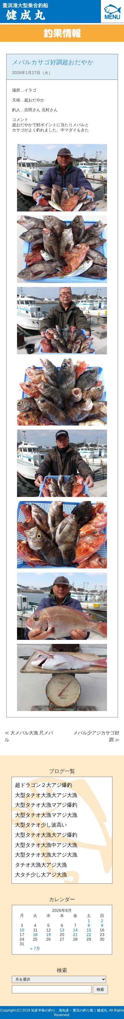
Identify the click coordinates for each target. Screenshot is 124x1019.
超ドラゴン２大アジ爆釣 (43, 785)
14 (75, 930)
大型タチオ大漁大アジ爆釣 (46, 835)
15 (89, 930)
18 (35, 934)
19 (48, 934)
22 (89, 934)
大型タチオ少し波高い (41, 825)
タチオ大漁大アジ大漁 (41, 865)
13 (62, 930)
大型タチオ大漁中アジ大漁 (46, 845)
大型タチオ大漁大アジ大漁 (46, 795)
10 (22, 930)
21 (75, 934)
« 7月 (35, 948)
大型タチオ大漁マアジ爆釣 (46, 805)
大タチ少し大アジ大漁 (41, 875)
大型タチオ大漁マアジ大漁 (46, 815)
